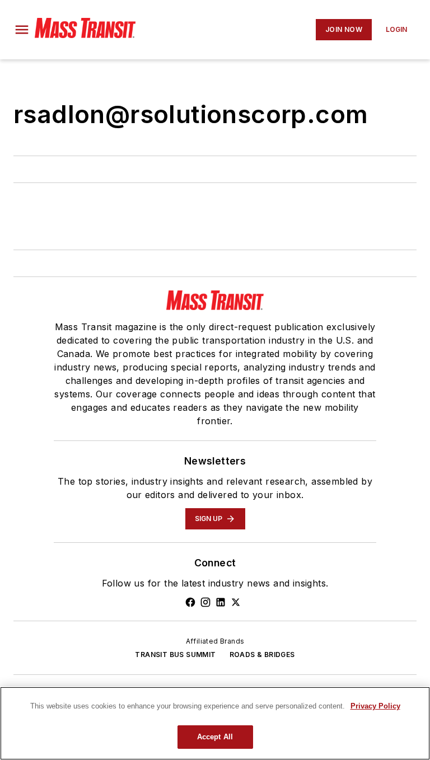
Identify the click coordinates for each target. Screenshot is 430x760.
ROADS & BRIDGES (262, 654)
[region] (215, 723)
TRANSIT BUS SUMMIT (175, 654)
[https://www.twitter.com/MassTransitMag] (235, 602)
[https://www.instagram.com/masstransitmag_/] (205, 602)
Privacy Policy (375, 706)
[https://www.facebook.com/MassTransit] (190, 602)
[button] (21, 29)
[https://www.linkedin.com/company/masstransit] (220, 602)
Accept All (215, 737)
